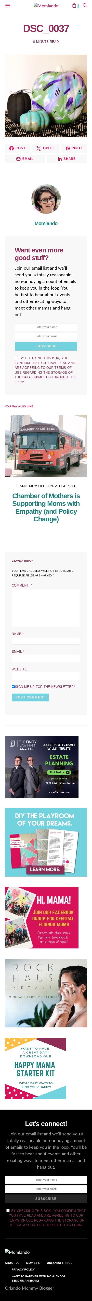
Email (18, 651)
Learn (21, 486)
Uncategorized (62, 486)
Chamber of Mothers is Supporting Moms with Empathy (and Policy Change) (46, 507)
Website (19, 669)
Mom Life (37, 486)
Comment (21, 585)
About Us (12, 1262)
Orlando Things (59, 1262)
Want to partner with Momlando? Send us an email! (39, 1278)
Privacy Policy (23, 1269)
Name (18, 634)
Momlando (46, 223)
